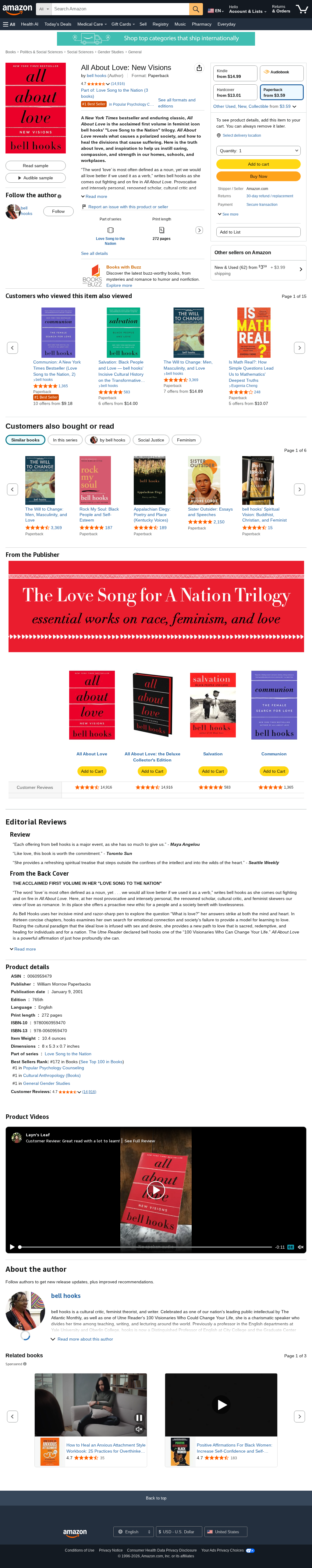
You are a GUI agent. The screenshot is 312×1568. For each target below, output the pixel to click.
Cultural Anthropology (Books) (52, 1075)
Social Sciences (80, 52)
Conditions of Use (79, 1550)
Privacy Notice (111, 1550)
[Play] (11, 1247)
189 (163, 527)
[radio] (235, 73)
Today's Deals (57, 24)
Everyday (227, 24)
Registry (160, 24)
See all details (94, 253)
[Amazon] (18, 9)
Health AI (29, 24)
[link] (58, 368)
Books (10, 52)
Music (180, 24)
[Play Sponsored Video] (221, 1405)
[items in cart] (302, 9)
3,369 (56, 527)
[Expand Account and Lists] (265, 11)
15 (270, 527)
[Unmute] (301, 1247)
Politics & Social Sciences (41, 52)
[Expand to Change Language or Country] (223, 11)
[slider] (145, 1247)
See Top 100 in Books (101, 1061)
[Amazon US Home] (75, 1534)
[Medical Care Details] (106, 24)
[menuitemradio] (290, 1247)
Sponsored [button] (13, 1364)
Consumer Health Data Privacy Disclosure (162, 1550)
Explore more (119, 285)
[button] (9, 24)
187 (108, 527)
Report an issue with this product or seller (128, 206)
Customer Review (43, 1140)
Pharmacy (201, 24)
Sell (143, 24)
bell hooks (96, 75)
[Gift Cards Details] (134, 24)
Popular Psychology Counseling (53, 1067)
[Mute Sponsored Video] (139, 1429)
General (135, 52)
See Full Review (140, 1140)
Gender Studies (111, 52)
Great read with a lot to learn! (91, 1140)
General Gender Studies (46, 1083)
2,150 (219, 521)
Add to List (230, 232)
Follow (58, 211)
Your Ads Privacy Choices (222, 1550)
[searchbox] (120, 9)
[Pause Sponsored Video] (139, 1418)
